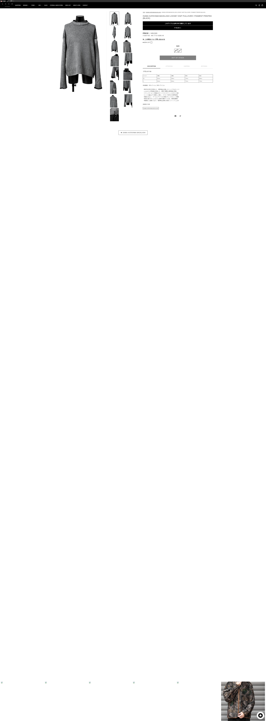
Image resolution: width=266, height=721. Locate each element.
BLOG (178, 28)
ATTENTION (169, 66)
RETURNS (204, 66)
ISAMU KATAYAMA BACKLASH (153, 12)
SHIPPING (187, 66)
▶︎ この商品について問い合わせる (154, 39)
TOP (144, 12)
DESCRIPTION (151, 66)
